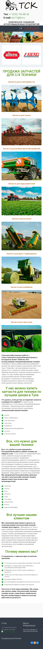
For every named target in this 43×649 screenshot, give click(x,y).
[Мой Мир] (37, 643)
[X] (40, 643)
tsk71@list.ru (18, 17)
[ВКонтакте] (32, 643)
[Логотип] (21, 5)
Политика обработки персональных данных (30, 630)
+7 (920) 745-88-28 (19, 14)
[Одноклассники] (35, 643)
